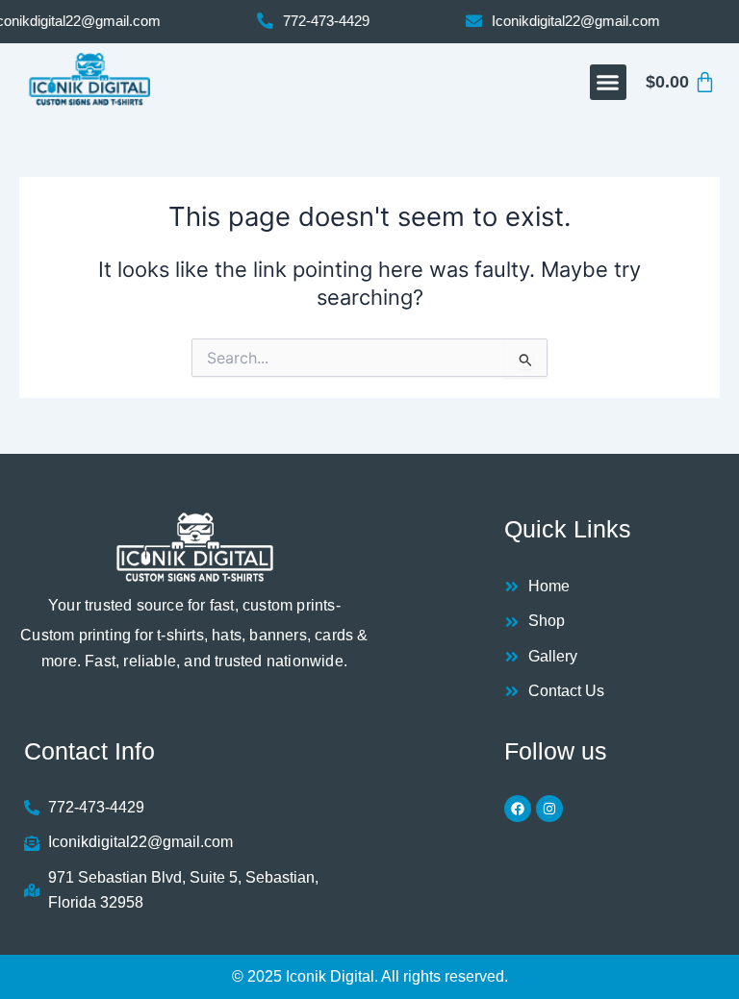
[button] (608, 82)
